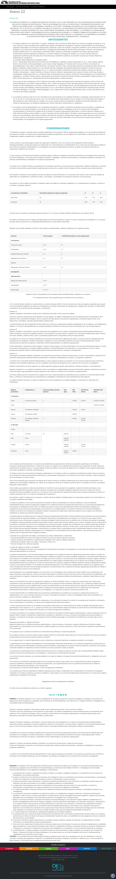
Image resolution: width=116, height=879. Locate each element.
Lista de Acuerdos (22, 7)
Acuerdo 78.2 (14, 18)
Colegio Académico (38, 7)
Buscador (10, 7)
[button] (112, 875)
